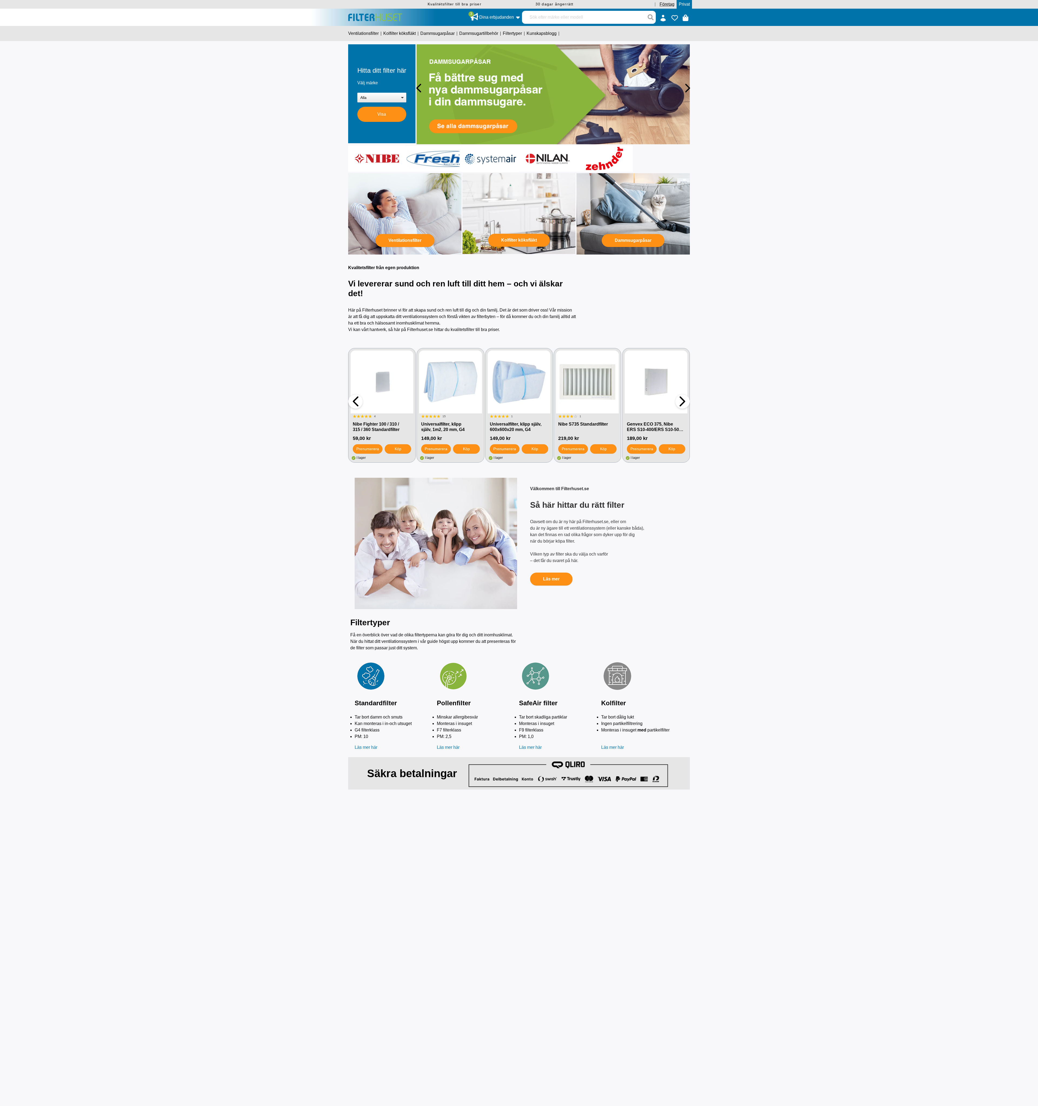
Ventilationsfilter (404, 240)
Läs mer (551, 579)
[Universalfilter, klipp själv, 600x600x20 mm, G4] (519, 382)
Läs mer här (366, 747)
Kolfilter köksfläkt (519, 240)
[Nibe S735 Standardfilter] (587, 382)
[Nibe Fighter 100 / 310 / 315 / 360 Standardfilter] (382, 382)
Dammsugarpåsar (633, 240)
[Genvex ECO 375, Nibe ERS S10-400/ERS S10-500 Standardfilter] (656, 382)
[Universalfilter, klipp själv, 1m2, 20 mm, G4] (450, 382)
